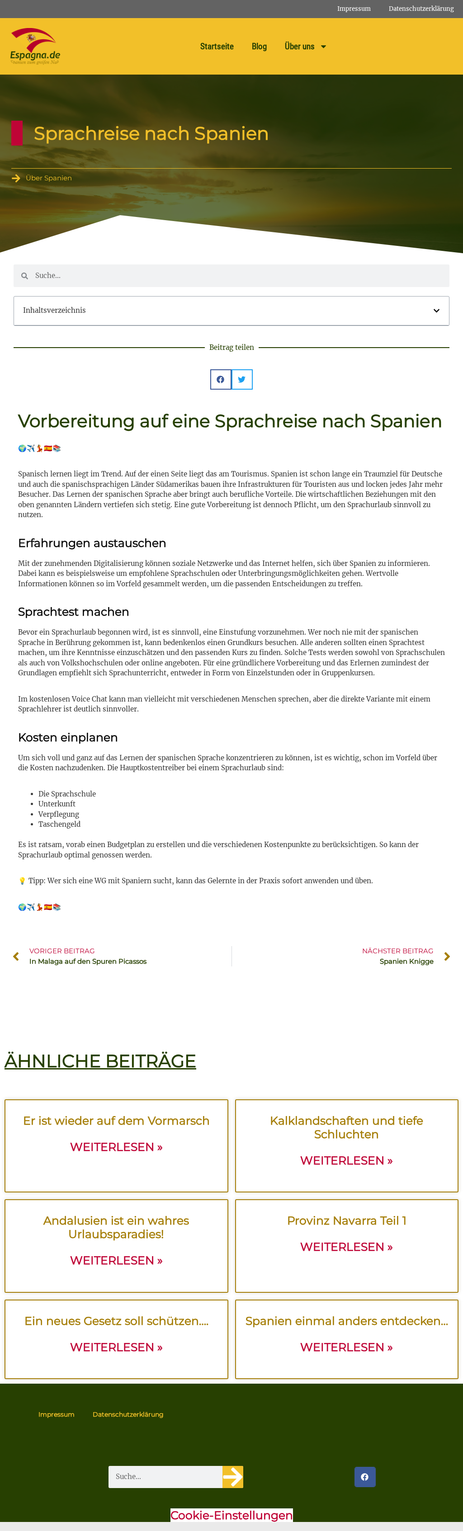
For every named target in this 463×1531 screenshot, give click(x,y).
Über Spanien (49, 178)
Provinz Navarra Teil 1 (346, 1220)
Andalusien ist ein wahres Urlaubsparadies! (116, 1227)
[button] (436, 310)
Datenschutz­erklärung (421, 9)
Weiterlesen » (116, 1147)
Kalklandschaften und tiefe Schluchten (346, 1127)
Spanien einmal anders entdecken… (347, 1321)
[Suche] (232, 1477)
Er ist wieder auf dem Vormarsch (116, 1120)
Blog (259, 46)
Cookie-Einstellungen (231, 1515)
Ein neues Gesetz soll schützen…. (116, 1321)
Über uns (300, 46)
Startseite (217, 46)
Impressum (354, 9)
